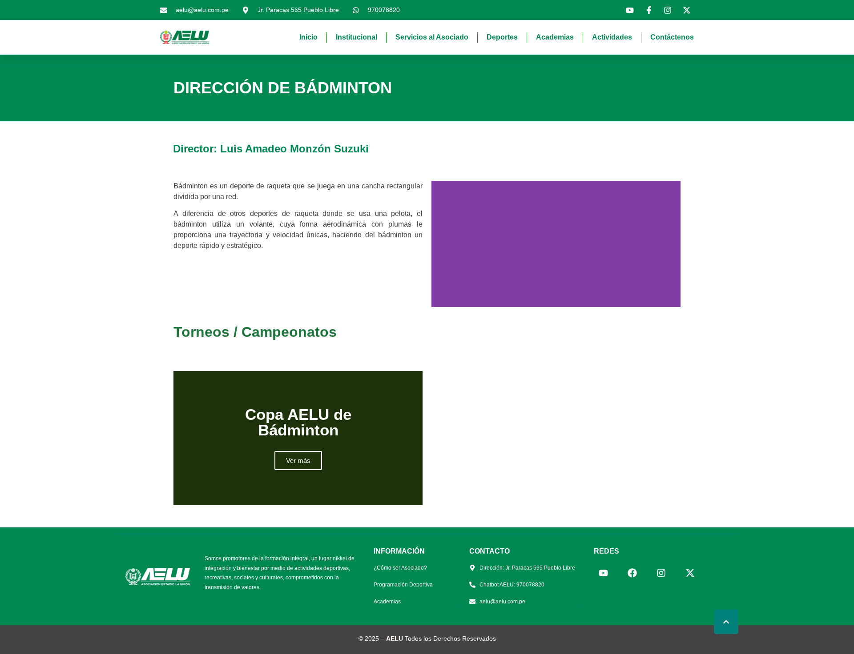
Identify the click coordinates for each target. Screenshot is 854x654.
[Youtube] (603, 573)
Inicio (308, 37)
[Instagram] (661, 573)
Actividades (612, 37)
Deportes (502, 37)
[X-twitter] (690, 573)
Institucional (356, 37)
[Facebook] (632, 573)
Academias (555, 37)
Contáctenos (672, 37)
